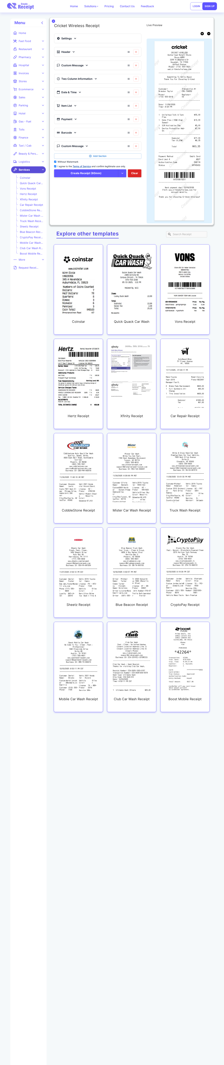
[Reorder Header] (129, 52)
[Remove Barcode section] (136, 132)
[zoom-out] (208, 33)
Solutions (91, 6)
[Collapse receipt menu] (42, 22)
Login (196, 6)
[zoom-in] (202, 33)
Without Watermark (68, 161)
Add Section (99, 156)
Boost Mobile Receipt (31, 253)
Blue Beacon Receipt (31, 232)
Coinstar (25, 177)
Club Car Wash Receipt (31, 248)
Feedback (147, 6)
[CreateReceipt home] (20, 6)
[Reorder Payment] (129, 119)
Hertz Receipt (28, 194)
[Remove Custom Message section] (136, 65)
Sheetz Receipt (29, 226)
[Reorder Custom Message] (129, 65)
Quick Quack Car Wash (31, 183)
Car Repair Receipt (31, 204)
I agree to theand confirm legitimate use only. (92, 166)
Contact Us (127, 6)
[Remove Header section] (136, 52)
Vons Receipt (28, 188)
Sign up (209, 6)
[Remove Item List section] (136, 105)
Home (74, 6)
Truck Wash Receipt (31, 221)
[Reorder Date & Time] (129, 92)
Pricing (109, 6)
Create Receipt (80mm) (86, 173)
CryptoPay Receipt (31, 237)
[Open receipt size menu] (122, 173)
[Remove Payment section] (136, 119)
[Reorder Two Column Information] (129, 79)
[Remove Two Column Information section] (136, 79)
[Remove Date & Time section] (136, 92)
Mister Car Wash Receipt (31, 215)
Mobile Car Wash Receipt (31, 242)
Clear (134, 173)
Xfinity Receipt (29, 199)
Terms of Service (82, 166)
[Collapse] (43, 169)
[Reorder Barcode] (129, 133)
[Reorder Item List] (129, 106)
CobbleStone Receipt (31, 210)
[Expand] (43, 41)
